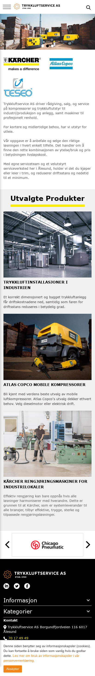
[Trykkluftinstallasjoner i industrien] (47, 244)
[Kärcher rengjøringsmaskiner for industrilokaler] (47, 443)
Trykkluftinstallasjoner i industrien (35, 285)
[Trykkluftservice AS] (37, 6)
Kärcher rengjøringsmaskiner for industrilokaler (45, 484)
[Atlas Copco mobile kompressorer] (47, 346)
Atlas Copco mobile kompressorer (44, 384)
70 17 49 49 (18, 638)
